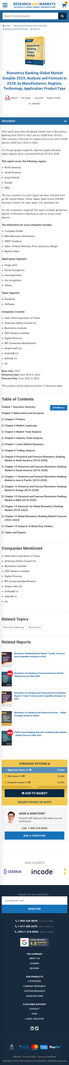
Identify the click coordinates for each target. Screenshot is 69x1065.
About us (34, 958)
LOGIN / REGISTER (34, 1019)
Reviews (34, 968)
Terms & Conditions (47, 1056)
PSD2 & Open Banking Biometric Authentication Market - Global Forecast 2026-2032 (40, 734)
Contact (34, 1009)
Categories (34, 981)
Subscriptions (34, 996)
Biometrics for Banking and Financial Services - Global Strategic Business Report (40, 714)
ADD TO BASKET (34, 793)
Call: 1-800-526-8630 (34, 828)
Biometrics (35, 627)
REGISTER (34, 908)
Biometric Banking (14, 627)
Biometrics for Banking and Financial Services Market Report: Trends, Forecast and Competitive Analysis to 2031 (40, 696)
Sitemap (17, 1056)
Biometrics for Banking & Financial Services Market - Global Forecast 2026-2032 (39, 674)
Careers (34, 963)
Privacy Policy (29, 1056)
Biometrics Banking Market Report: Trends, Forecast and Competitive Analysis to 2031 (39, 655)
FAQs (34, 1013)
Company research (34, 986)
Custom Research (34, 991)
